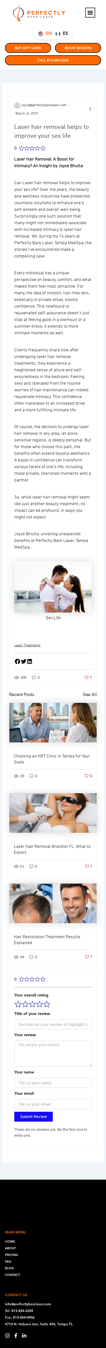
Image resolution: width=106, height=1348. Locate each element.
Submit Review (33, 1116)
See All (90, 694)
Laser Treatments (27, 645)
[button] (90, 13)
